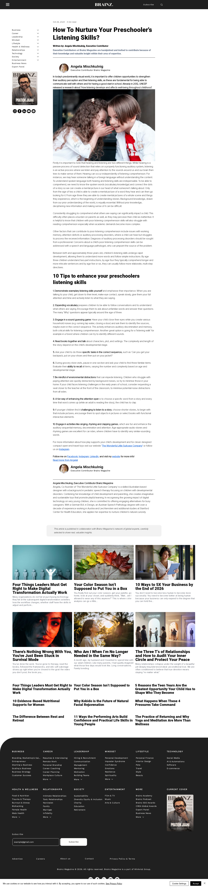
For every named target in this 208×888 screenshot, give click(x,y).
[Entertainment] (38, 60)
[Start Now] (42, 597)
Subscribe (148, 5)
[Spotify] (34, 111)
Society (15, 56)
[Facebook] (20, 111)
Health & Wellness (20, 46)
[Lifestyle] (38, 43)
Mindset (16, 40)
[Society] (38, 56)
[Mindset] (38, 40)
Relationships (18, 50)
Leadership (17, 36)
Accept (196, 883)
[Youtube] (29, 111)
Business (16, 30)
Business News (19, 63)
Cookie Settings (179, 883)
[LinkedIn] (24, 111)
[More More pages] (50, 779)
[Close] (204, 883)
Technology (17, 53)
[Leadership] (38, 36)
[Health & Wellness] (38, 46)
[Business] (38, 30)
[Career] (38, 33)
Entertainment (19, 60)
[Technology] (38, 53)
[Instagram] (15, 111)
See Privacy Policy (114, 883)
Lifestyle (16, 43)
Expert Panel (18, 66)
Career (15, 33)
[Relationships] (38, 50)
